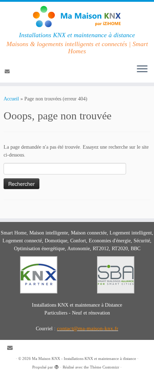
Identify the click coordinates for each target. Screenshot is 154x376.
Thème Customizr (104, 367)
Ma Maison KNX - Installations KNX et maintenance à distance (84, 358)
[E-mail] (8, 71)
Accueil (11, 99)
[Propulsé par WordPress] (56, 365)
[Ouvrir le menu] (142, 69)
